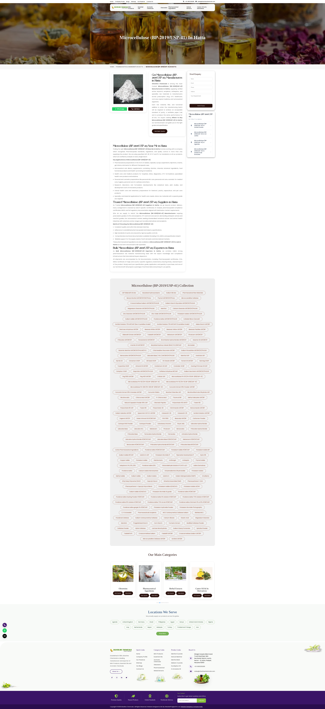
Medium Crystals (177, 663)
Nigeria (210, 622)
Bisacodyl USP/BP (180, 418)
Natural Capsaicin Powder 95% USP (136, 403)
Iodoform (166, 476)
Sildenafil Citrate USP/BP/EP (132, 335)
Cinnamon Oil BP (134, 361)
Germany (141, 622)
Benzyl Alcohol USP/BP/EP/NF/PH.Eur (139, 298)
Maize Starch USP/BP (203, 324)
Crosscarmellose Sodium (147, 533)
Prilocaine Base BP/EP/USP (189, 445)
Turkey (169, 627)
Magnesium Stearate (202, 518)
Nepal (149, 627)
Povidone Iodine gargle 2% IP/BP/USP (135, 507)
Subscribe (201, 700)
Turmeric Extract (174, 523)
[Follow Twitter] (121, 678)
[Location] (191, 658)
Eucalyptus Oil (176, 666)
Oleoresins (164, 8)
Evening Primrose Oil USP (199, 366)
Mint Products (131, 7)
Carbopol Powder (145, 424)
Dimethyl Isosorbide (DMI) (172, 481)
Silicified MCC (199, 513)
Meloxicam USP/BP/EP (174, 335)
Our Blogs (139, 666)
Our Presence (141, 1)
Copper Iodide (125, 460)
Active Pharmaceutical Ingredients (126, 450)
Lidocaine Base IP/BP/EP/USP (166, 439)
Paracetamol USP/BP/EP (146, 340)
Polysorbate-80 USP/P (179, 403)
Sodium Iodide (135, 476)
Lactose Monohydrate (159, 528)
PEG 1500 (165, 418)
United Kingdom (127, 622)
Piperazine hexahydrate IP (185, 455)
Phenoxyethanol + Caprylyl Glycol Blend (138, 486)
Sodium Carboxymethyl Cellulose (146, 518)
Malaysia (159, 627)
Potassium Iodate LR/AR (192, 486)
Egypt (172, 622)
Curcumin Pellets (153, 392)
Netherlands (138, 627)
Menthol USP (185, 356)
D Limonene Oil (176, 669)
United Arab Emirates (196, 622)
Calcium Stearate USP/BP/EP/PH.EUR (185, 308)
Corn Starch (158, 523)
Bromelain (191, 345)
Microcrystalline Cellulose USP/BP (154, 539)
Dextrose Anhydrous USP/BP (128, 329)
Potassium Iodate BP (203, 450)
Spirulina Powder (202, 528)
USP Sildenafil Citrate (129, 293)
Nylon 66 (203, 455)
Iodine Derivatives (199, 465)
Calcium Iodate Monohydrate (148, 471)
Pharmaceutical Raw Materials (193, 293)
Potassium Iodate (197, 471)
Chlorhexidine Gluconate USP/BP (164, 350)
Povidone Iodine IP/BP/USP (187, 492)
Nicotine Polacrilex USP (173, 392)
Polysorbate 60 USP (126, 408)
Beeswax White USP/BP (152, 329)
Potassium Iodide (141, 460)
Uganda (114, 622)
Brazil (151, 622)
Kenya (182, 622)
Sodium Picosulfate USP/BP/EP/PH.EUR (194, 350)
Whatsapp (120, 109)
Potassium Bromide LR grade (162, 492)
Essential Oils (140, 7)
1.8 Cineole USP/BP (169, 361)
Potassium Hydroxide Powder (163, 507)
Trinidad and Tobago (184, 627)
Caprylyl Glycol (152, 481)
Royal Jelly (180, 424)
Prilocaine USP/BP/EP (125, 340)
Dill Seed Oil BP (151, 361)
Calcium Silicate (169, 518)
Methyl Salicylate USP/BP (196, 397)
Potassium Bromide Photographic (191, 507)
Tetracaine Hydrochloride (152, 434)
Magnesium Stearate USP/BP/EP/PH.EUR (141, 308)
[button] (158, 602)
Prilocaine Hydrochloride (199, 429)
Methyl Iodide (120, 476)
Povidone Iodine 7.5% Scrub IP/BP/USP (160, 502)
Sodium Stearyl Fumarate (181, 528)
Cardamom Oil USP (161, 366)
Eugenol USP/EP (125, 418)
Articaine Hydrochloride (189, 434)
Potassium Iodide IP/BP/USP (180, 450)
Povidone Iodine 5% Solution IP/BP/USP (163, 497)
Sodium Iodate (151, 476)
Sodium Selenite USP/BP (123, 413)
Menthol (163, 308)
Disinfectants (158, 460)
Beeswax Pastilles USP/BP (197, 329)
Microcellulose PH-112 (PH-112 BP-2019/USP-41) (181, 382)
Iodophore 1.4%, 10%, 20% (128, 465)
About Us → (116, 671)
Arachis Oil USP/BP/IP (137, 345)
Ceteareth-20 (166, 413)
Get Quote (118, 593)
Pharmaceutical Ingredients (173, 7)
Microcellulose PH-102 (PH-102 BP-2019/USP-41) (144, 382)
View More (128, 593)
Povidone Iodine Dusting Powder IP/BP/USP (130, 497)
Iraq (127, 627)
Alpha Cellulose (140, 528)
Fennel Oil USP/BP (187, 361)
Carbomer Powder (199, 418)
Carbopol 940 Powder (125, 424)
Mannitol (124, 523)
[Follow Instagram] (117, 678)
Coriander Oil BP (179, 366)
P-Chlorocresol (161, 397)
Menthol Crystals (177, 654)
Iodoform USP (144, 455)
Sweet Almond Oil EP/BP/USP (146, 418)
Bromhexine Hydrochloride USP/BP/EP (173, 340)
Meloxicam (153, 429)
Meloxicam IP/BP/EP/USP (191, 439)
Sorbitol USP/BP (177, 539)
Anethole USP (200, 356)
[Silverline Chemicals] (120, 7)
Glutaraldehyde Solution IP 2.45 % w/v (174, 465)
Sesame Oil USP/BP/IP (200, 340)
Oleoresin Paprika (160, 403)
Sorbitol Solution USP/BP (202, 413)
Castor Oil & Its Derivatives (202, 7)
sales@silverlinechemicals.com (206, 1)
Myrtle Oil (119, 361)
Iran (197, 627)
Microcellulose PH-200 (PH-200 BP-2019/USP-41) (146, 387)
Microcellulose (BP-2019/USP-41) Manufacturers (157, 213)
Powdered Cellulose (122, 518)
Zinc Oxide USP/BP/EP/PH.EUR (161, 314)
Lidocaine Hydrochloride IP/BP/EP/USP (138, 439)
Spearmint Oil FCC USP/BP (146, 413)
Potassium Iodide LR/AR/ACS (168, 486)
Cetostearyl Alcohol (164, 424)
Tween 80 (197, 403)
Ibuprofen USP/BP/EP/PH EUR (143, 371)
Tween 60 (143, 408)
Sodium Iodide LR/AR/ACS (137, 492)
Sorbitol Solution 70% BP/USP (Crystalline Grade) (173, 324)
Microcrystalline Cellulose (189, 298)
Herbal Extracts (189, 7)
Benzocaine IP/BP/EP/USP (135, 445)
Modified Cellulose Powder (195, 523)
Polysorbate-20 (158, 408)
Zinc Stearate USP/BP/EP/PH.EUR (134, 314)
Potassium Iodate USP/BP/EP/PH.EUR (190, 314)
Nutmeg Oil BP (204, 361)
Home (111, 1)
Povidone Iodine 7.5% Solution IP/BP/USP (196, 497)
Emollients (205, 476)
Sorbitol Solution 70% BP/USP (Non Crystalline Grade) (133, 324)
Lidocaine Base (123, 429)
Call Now (136, 109)
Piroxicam (167, 429)
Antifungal (172, 460)
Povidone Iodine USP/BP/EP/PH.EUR (165, 319)
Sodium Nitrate (171, 293)
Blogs (127, 1)
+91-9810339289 (189, 1)
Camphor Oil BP (121, 371)
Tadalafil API (128, 533)
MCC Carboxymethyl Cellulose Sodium (175, 513)
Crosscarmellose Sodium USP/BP (190, 533)
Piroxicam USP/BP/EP (195, 335)
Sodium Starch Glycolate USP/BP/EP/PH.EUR (180, 303)
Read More (162, 633)
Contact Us (150, 1)
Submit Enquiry (201, 105)
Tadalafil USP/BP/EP (154, 335)
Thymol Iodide (200, 460)
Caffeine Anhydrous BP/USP (168, 371)
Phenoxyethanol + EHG (195, 481)
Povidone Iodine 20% (149, 465)
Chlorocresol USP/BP (143, 397)
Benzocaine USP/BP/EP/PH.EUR (130, 356)
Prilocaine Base (133, 434)
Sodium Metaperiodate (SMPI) (186, 476)
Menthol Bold (175, 660)
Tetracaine (171, 434)
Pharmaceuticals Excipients (147, 513)
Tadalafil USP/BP (167, 533)
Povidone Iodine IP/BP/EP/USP (155, 450)
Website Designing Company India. (192, 707)
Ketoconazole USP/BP (197, 408)
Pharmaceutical (159, 668)
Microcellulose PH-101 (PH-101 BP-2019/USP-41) (187, 376)
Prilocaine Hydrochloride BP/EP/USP (162, 445)
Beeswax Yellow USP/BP (174, 329)
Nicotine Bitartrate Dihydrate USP (198, 392)
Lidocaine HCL (138, 429)
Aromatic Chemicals (150, 7)
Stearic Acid (185, 518)
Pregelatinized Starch (140, 523)
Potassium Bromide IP (163, 455)
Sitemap (133, 1)
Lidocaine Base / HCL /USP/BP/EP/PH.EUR (160, 356)
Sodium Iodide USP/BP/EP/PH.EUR (136, 319)
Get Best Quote (159, 131)
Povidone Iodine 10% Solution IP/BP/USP (128, 502)
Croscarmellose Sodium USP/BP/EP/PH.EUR (144, 303)
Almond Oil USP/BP (142, 366)
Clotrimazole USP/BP (177, 408)
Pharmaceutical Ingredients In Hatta (130, 67)
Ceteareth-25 (182, 413)
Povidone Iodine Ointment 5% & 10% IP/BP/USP (194, 502)
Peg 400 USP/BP (145, 376)
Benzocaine (180, 429)
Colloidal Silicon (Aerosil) (191, 319)
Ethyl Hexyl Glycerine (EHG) (131, 481)
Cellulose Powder (123, 528)
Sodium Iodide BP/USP (126, 455)
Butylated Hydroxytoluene (151, 293)
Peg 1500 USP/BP (128, 376)
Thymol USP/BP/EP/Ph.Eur (166, 298)
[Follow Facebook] (112, 678)
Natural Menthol (176, 657)
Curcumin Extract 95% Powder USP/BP (182, 387)
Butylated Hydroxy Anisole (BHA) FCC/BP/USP (166, 345)
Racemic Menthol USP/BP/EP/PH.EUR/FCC (133, 350)
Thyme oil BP (177, 397)
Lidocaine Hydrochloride (199, 424)
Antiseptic (185, 460)
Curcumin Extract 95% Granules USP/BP (128, 392)
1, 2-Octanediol (126, 513)
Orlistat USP (161, 376)
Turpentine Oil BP (123, 366)
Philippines (161, 622)
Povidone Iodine (127, 471)
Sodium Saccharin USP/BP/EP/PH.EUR (196, 371)
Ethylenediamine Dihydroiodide (175, 471)
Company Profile (120, 1)
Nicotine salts (124, 397)
